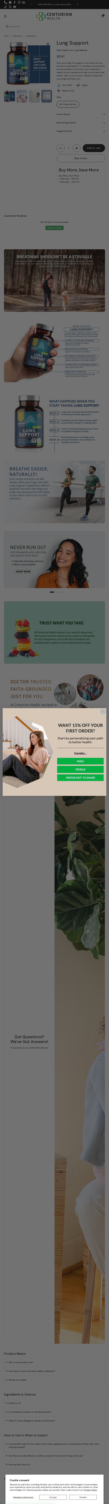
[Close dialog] (103, 711)
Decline (83, 1497)
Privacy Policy (90, 1490)
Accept (53, 1497)
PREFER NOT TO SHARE (80, 777)
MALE (80, 761)
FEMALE (80, 769)
